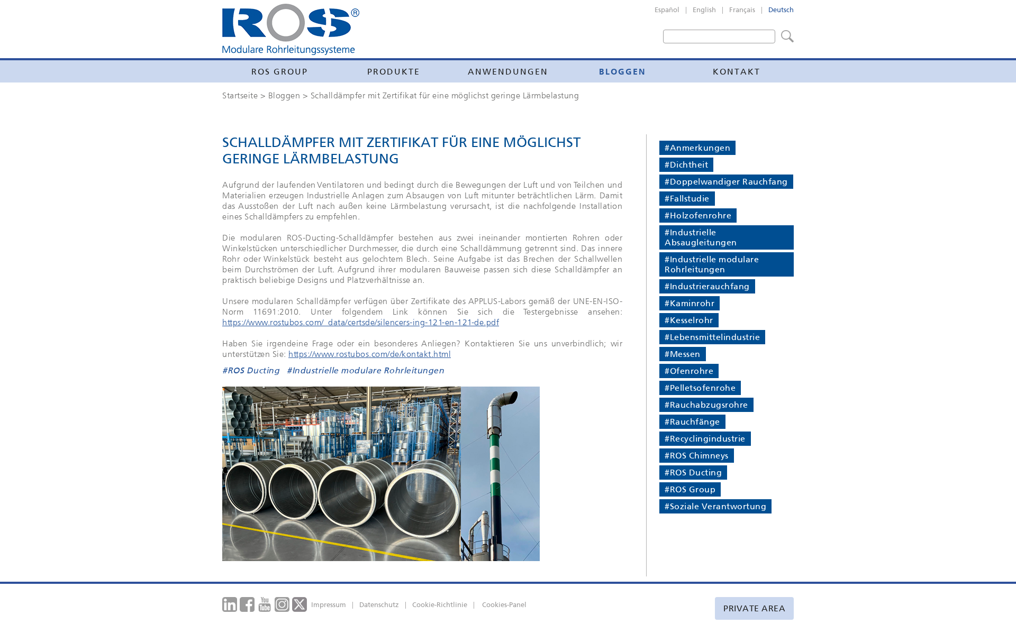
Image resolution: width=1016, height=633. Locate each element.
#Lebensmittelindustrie (712, 337)
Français (742, 10)
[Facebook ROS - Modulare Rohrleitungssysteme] (247, 604)
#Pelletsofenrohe (700, 388)
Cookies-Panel (504, 605)
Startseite (240, 95)
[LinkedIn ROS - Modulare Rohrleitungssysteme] (230, 604)
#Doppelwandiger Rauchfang (726, 182)
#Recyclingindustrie (705, 439)
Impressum (328, 605)
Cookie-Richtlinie (439, 605)
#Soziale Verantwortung (715, 506)
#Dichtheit (686, 165)
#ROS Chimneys (697, 456)
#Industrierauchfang (707, 286)
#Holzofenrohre (698, 215)
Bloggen (622, 71)
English (704, 10)
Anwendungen (508, 72)
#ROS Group (690, 489)
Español (667, 10)
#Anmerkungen (697, 148)
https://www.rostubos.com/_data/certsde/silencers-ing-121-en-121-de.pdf (360, 322)
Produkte (393, 72)
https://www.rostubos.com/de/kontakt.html (369, 353)
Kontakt (736, 72)
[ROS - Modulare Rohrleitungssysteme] (290, 29)
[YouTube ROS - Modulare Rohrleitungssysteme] (265, 604)
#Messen (683, 354)
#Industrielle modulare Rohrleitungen (365, 371)
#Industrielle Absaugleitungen (701, 237)
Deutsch (781, 10)
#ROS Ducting (250, 371)
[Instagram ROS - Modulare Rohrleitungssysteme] (282, 604)
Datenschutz (379, 605)
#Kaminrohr (689, 303)
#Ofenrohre (689, 371)
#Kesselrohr (689, 320)
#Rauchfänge (692, 422)
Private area (754, 608)
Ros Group (279, 72)
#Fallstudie (687, 199)
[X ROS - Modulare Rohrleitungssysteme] (299, 604)
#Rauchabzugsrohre (706, 405)
